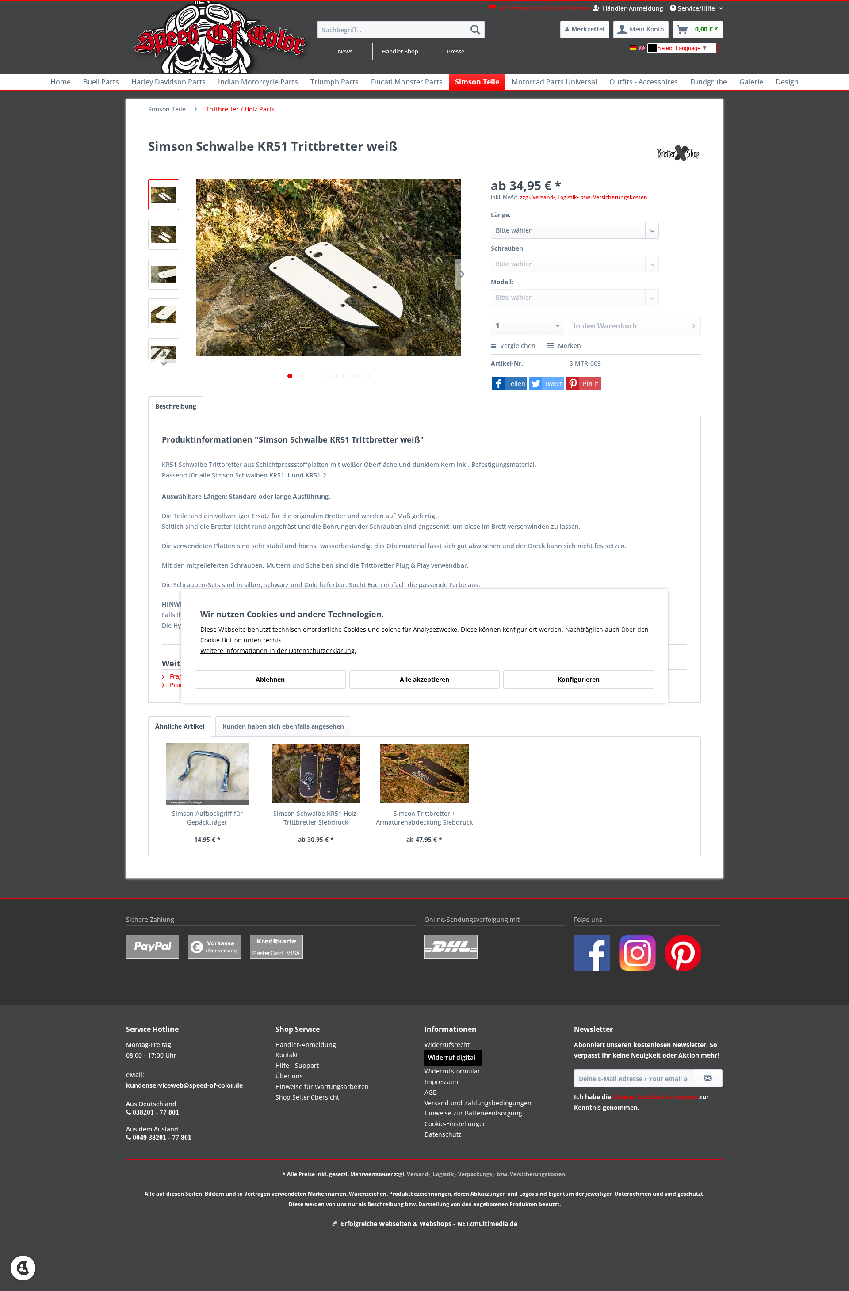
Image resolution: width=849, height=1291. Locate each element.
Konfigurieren (579, 679)
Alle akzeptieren (424, 679)
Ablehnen (270, 679)
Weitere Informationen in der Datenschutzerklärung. (278, 650)
